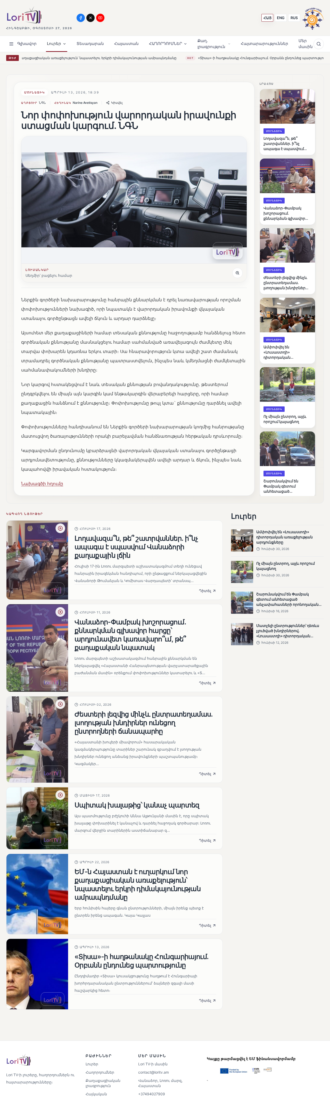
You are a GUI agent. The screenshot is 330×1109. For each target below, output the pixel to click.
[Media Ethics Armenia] (313, 18)
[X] (90, 18)
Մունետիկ (34, 92)
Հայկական (96, 1094)
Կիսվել (116, 103)
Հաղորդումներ (100, 1072)
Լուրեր (92, 1064)
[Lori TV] (24, 15)
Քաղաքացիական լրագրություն (103, 1083)
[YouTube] (100, 18)
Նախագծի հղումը (42, 483)
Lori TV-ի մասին (153, 1064)
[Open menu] (11, 44)
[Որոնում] (319, 44)
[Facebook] (81, 18)
